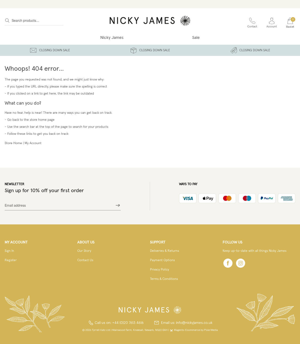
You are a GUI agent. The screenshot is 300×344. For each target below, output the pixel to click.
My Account (33, 143)
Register (11, 260)
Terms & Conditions (164, 279)
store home (38, 119)
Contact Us (85, 260)
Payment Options (162, 260)
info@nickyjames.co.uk (194, 323)
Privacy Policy (159, 269)
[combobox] (34, 20)
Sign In (9, 251)
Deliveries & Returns (164, 251)
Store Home (13, 143)
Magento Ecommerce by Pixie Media (196, 330)
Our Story (84, 251)
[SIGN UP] (118, 205)
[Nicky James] (150, 20)
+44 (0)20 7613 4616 (128, 323)
